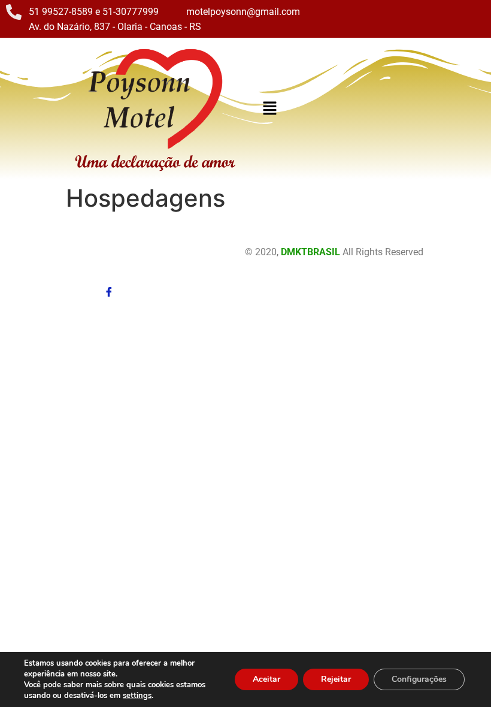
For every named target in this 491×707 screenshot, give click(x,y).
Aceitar (266, 679)
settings (137, 695)
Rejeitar (336, 679)
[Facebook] (109, 289)
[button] (269, 109)
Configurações (419, 679)
